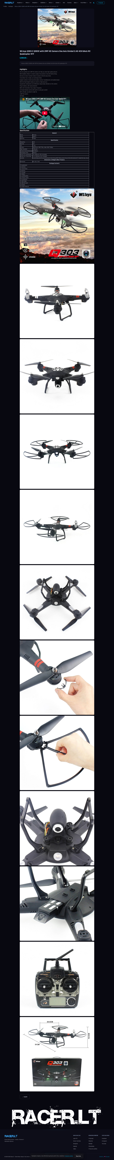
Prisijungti (100, 2)
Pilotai (27, 2)
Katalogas (10, 6)
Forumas (69, 2)
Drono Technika (77, 1141)
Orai (64, 2)
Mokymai (91, 1141)
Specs (75, 2)
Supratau (78, 1156)
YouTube (104, 1143)
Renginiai (34, 2)
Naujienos (19, 2)
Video (74, 1149)
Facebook (104, 1138)
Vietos (50, 2)
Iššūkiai (57, 2)
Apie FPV (75, 1138)
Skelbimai (43, 2)
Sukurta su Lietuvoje (104, 1156)
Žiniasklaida (91, 1146)
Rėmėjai (90, 1143)
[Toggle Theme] (94, 3)
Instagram (104, 1141)
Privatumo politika (93, 1149)
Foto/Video (83, 2)
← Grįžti (24, 1096)
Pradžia (5, 6)
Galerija (75, 1146)
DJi (90, 2)
